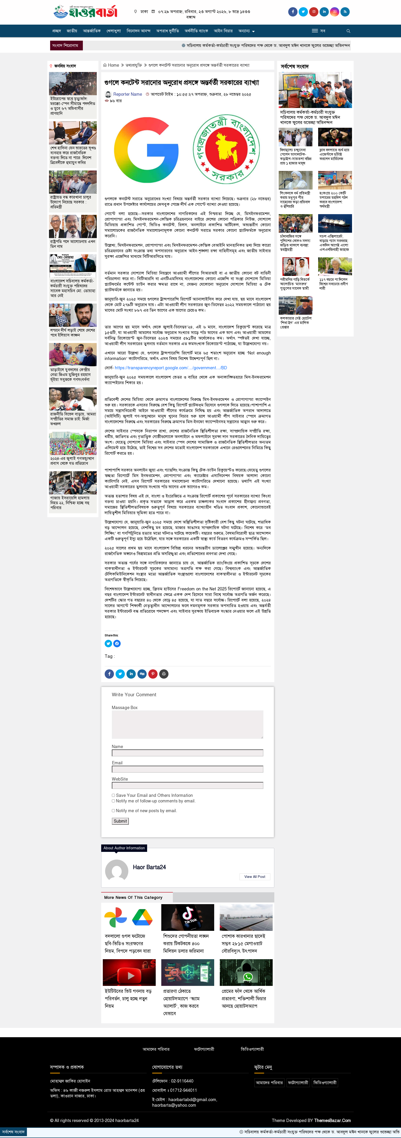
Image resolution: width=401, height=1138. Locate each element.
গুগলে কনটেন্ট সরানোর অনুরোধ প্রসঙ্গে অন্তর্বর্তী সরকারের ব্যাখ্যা (199, 65)
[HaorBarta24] (85, 11)
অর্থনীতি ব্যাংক (196, 30)
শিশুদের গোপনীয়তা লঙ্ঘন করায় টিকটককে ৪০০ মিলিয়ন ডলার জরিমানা (186, 943)
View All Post (254, 877)
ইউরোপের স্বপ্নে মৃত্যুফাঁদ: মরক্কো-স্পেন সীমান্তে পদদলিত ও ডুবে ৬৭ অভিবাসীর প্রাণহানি (72, 106)
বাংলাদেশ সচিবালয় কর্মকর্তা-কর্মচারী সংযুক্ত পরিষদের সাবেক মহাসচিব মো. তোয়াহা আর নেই (72, 288)
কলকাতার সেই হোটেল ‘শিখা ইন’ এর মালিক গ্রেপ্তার (296, 323)
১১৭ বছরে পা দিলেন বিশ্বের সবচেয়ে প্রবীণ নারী (334, 284)
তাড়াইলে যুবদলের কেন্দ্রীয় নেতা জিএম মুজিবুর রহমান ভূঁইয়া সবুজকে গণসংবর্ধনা (70, 374)
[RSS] (345, 11)
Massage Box (125, 707)
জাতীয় (72, 30)
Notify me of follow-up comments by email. (156, 801)
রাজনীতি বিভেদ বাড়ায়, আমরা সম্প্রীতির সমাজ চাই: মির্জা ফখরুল (73, 419)
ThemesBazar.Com (332, 1120)
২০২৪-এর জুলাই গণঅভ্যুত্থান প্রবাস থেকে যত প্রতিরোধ (72, 461)
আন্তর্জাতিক (92, 30)
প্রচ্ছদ (56, 30)
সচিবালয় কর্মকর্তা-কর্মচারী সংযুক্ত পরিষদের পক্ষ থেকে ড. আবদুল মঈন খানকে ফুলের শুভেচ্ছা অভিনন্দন (236, 45)
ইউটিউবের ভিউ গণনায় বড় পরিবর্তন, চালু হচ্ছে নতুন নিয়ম (128, 998)
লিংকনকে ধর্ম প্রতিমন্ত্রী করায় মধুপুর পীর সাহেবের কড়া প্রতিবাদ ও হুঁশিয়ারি (295, 200)
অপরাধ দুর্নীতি (167, 30)
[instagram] (313, 11)
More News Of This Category (133, 897)
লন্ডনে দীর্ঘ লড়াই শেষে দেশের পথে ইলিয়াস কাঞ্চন (72, 333)
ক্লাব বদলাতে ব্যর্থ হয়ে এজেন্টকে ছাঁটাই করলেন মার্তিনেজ (334, 154)
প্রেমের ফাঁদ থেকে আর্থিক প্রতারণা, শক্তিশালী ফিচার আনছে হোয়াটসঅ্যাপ (244, 998)
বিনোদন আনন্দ (139, 30)
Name (117, 746)
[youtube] (334, 11)
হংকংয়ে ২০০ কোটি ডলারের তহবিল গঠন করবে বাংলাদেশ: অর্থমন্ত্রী (334, 200)
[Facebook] (109, 674)
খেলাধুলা (114, 30)
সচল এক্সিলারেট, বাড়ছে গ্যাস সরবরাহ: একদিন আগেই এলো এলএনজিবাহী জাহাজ (334, 243)
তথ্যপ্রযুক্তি (134, 65)
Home (113, 65)
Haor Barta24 (149, 867)
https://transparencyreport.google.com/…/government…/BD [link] (171, 367)
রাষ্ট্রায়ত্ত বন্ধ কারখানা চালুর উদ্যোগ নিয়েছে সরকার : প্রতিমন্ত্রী (70, 202)
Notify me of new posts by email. (146, 810)
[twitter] (303, 11)
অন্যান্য (244, 30)
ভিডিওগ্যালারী (252, 1049)
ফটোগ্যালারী (204, 1049)
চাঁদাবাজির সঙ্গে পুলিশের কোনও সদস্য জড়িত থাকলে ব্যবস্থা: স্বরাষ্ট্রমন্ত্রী (295, 243)
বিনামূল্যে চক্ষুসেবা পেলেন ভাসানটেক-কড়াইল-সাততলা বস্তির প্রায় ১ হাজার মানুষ (295, 157)
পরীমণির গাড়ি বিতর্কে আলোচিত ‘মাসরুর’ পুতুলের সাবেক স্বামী (295, 284)
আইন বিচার (223, 30)
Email (117, 762)
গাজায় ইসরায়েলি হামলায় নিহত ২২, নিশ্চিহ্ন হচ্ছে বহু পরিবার (70, 503)
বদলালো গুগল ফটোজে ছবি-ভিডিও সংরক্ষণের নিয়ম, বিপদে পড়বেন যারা (128, 943)
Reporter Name (127, 94)
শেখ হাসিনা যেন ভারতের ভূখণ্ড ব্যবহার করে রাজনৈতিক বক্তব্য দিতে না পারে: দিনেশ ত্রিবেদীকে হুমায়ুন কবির (73, 155)
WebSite (120, 779)
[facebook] (293, 11)
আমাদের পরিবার (156, 1049)
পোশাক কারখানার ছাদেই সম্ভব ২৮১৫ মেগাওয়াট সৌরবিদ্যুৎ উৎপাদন (243, 943)
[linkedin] (324, 11)
